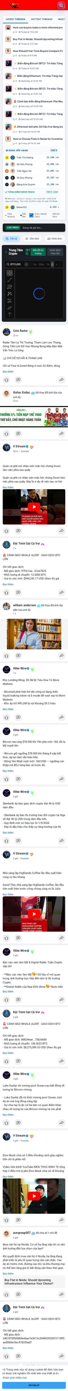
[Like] (34, 380)
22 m (15, 335)
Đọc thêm (8, 371)
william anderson (24, 605)
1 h (14, 548)
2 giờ (15, 735)
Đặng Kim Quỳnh (26, 184)
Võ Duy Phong (24, 177)
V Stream (19, 446)
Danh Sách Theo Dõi (55, 252)
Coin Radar (20, 331)
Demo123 (22, 207)
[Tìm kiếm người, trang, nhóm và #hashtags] (61, 5)
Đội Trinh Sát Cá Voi (26, 543)
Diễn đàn (24, 215)
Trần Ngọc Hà (24, 171)
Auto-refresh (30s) (41, 215)
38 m (15, 451)
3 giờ (15, 1079)
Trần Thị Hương (25, 157)
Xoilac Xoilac (21, 392)
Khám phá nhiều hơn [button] (15, 1377)
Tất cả (13, 238)
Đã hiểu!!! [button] (34, 1385)
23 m (15, 401)
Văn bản (34, 238)
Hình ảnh (56, 238)
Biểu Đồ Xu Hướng (38, 252)
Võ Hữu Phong (24, 164)
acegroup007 (22, 1232)
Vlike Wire (19, 668)
